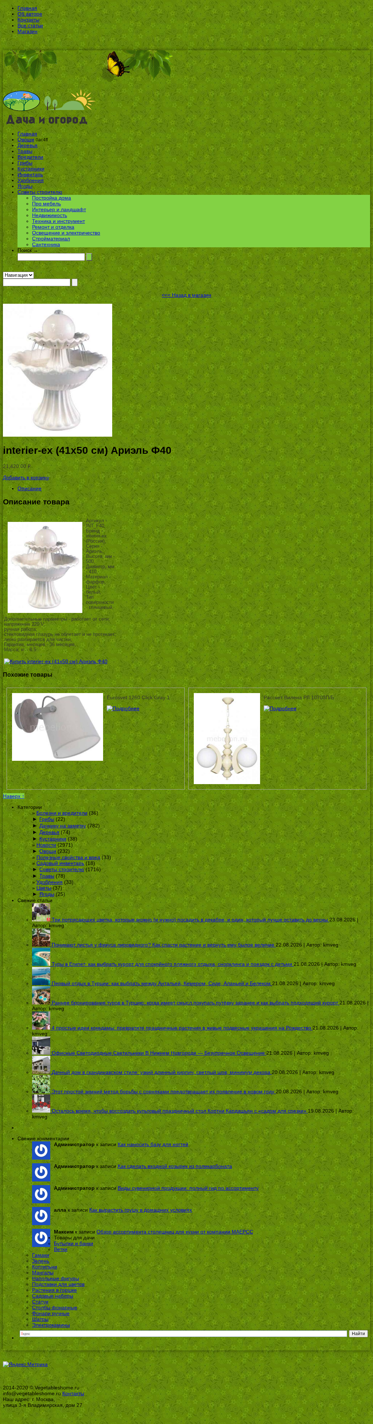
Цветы (43, 888)
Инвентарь (30, 174)
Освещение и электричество (66, 233)
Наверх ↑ (13, 796)
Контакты (28, 20)
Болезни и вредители (61, 813)
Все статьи (30, 25)
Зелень (40, 1261)
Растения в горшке (54, 1290)
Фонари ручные (51, 1313)
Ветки (60, 1249)
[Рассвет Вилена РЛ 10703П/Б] (280, 708)
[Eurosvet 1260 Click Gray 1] (123, 708)
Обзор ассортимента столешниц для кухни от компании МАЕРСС (175, 1232)
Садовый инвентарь (60, 863)
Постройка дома (51, 198)
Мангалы (43, 1272)
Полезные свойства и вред (68, 857)
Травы (24, 151)
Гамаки (40, 1255)
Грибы (24, 163)
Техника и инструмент (58, 221)
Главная (27, 8)
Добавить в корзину (26, 477)
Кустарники (30, 169)
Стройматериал (51, 238)
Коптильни (44, 1267)
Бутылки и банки (73, 1243)
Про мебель (46, 203)
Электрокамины (51, 1325)
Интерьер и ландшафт (59, 209)
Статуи (40, 1302)
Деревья (27, 145)
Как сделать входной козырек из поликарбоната (175, 1166)
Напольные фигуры (55, 1278)
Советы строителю (39, 192)
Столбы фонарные (54, 1307)
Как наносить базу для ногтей (153, 1144)
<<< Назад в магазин (186, 295)
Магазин (27, 31)
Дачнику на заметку (62, 826)
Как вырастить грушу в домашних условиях (140, 1210)
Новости (46, 845)
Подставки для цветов (58, 1284)
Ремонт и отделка (53, 227)
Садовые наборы (52, 1296)
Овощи (25, 139)
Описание (29, 488)
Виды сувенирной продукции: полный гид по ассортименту (188, 1188)
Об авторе (29, 14)
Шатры (40, 1319)
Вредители (30, 157)
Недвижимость (49, 215)
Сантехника (46, 244)
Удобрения (30, 180)
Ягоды (24, 186)
